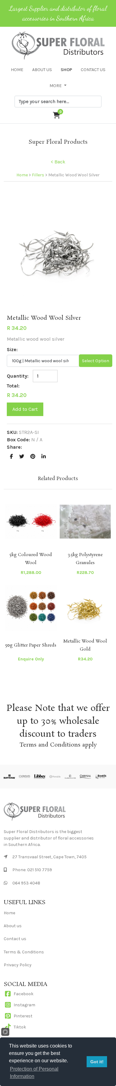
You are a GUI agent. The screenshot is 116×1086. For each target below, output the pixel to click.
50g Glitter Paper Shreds (30, 645)
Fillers (38, 175)
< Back (58, 162)
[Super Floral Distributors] (58, 250)
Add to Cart (25, 409)
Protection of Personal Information (34, 1072)
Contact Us (93, 69)
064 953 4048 (26, 883)
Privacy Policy (18, 965)
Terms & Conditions (24, 952)
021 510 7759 (39, 869)
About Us (42, 69)
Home (17, 69)
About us (13, 925)
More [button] (56, 85)
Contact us (15, 938)
